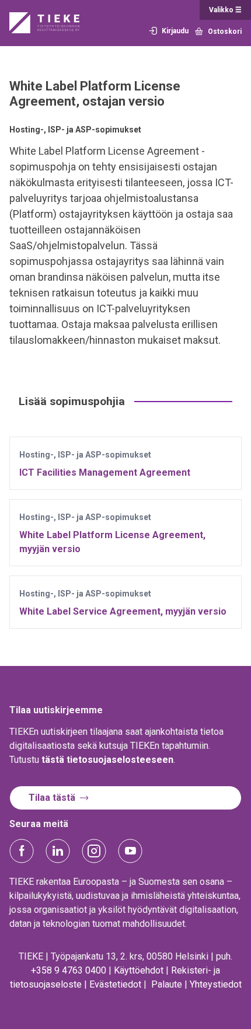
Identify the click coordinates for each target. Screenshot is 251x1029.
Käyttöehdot (138, 970)
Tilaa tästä (52, 797)
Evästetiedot (115, 984)
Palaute (166, 984)
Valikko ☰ (225, 10)
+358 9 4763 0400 (68, 970)
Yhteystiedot (216, 984)
